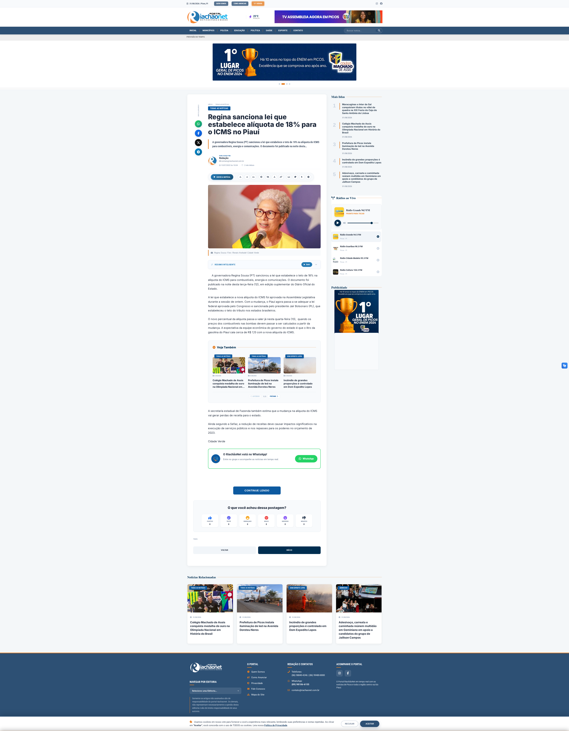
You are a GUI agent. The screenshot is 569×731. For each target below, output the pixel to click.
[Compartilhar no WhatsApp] (198, 123)
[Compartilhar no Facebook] (198, 133)
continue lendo (257, 490)
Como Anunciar (240, 4)
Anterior (255, 396)
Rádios (259, 4)
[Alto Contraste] (261, 177)
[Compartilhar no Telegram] (198, 151)
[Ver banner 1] (279, 84)
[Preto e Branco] (268, 177)
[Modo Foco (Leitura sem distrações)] (288, 177)
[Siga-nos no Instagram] (377, 4)
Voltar (224, 550)
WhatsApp (308, 458)
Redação (223, 158)
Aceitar (370, 724)
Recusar (349, 724)
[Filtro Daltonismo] (295, 177)
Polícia (224, 30)
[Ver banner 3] (287, 84)
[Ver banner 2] (283, 84)
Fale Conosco (258, 689)
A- (241, 177)
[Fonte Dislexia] (274, 177)
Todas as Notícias (222, 104)
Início (210, 104)
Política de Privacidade (275, 725)
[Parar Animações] (308, 177)
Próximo (273, 396)
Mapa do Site (257, 694)
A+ (253, 177)
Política (255, 30)
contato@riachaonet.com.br (232, 161)
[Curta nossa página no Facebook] (381, 4)
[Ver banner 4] (289, 84)
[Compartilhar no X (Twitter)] (198, 142)
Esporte (282, 30)
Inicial (193, 30)
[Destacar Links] (281, 177)
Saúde (269, 30)
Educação (239, 30)
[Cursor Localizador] (302, 177)
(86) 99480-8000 (317, 675)
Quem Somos (221, 4)
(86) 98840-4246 (299, 675)
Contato (298, 30)
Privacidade (257, 683)
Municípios (208, 30)
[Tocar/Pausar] (337, 223)
